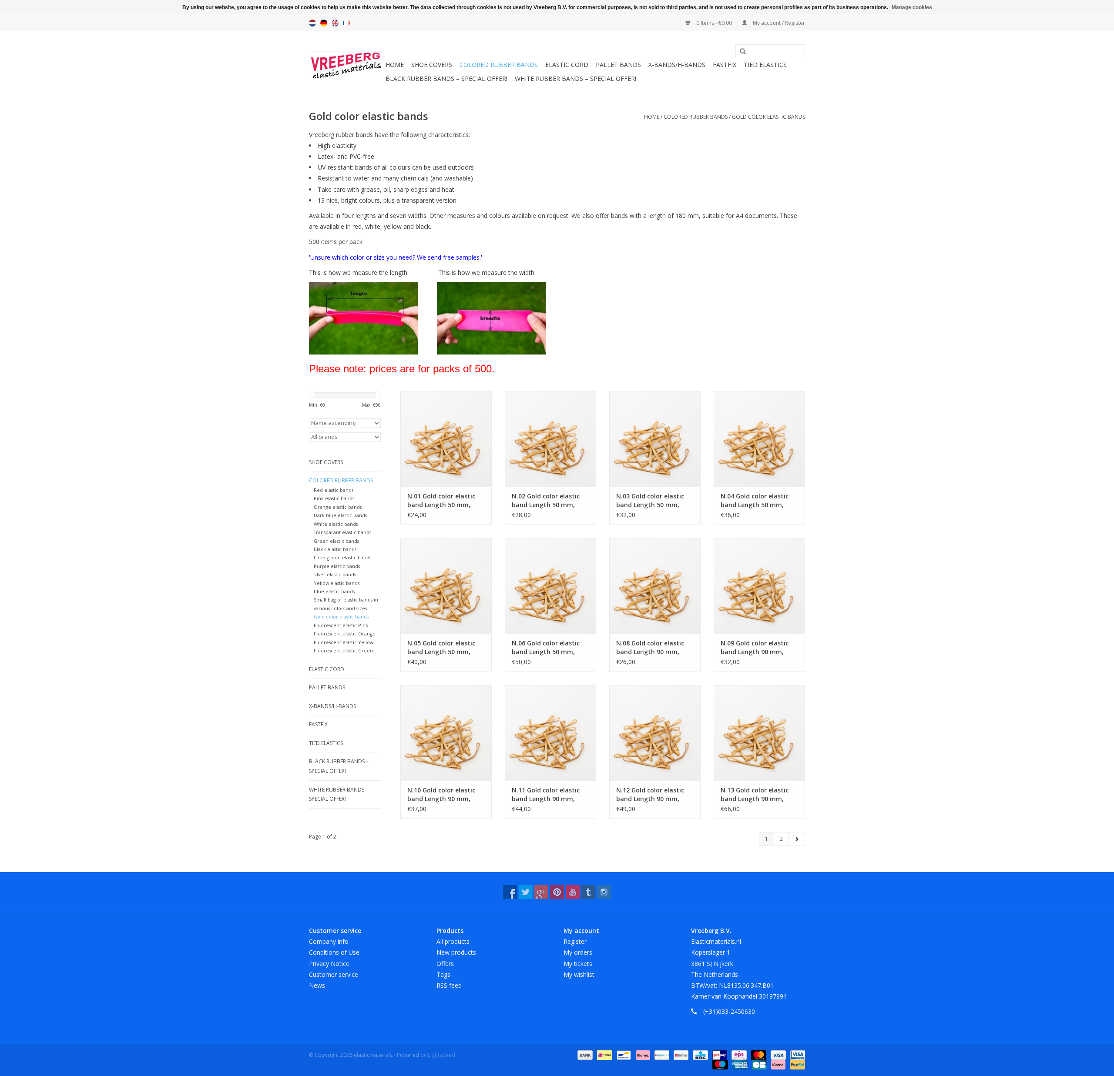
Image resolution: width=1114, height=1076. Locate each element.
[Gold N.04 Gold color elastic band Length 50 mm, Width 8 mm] (759, 439)
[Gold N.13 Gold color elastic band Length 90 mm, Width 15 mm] (759, 733)
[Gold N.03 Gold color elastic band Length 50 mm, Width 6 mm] (655, 439)
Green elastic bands (336, 541)
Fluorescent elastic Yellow (343, 642)
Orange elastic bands (338, 507)
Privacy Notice (329, 963)
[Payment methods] (584, 1054)
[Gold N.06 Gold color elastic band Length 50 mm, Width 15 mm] (550, 586)
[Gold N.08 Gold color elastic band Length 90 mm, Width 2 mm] (655, 586)
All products (453, 941)
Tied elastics (765, 64)
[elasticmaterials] (346, 65)
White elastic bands (336, 524)
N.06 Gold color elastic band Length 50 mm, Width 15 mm (546, 647)
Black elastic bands (335, 549)
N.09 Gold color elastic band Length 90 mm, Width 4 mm (755, 647)
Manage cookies (912, 7)
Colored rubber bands (499, 64)
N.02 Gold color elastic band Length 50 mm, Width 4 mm (546, 500)
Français (346, 23)
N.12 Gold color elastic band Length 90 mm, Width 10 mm (650, 794)
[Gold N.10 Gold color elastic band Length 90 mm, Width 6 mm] (446, 733)
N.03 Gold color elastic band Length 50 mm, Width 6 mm (650, 500)
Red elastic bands (333, 490)
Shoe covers (431, 64)
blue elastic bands (334, 591)
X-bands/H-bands (676, 64)
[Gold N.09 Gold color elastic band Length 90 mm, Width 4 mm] (759, 586)
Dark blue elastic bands (340, 515)
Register (575, 941)
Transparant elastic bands (342, 532)
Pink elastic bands (334, 498)
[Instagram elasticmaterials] (604, 892)
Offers (445, 963)
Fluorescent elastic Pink (341, 625)
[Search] (739, 51)
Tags (443, 974)
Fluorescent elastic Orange (345, 633)
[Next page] (797, 838)
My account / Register (778, 23)
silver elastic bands (335, 574)
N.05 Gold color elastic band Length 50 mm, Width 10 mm (441, 647)
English (335, 23)
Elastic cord (566, 64)
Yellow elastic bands (336, 583)
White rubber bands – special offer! (575, 78)
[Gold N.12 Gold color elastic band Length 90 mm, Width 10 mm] (655, 733)
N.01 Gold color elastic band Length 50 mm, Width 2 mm (441, 500)
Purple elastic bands (337, 566)
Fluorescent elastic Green (343, 650)
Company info (329, 941)
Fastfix (724, 64)
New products (456, 952)
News (317, 985)
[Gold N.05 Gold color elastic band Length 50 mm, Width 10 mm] (446, 586)
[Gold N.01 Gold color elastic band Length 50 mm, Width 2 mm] (446, 439)
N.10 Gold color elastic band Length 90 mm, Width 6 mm (441, 794)
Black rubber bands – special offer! (446, 78)
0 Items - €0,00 (714, 23)
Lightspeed (441, 1055)
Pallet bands (618, 64)
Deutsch (323, 23)
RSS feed (449, 985)
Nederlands (312, 23)
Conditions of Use (334, 952)
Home (395, 64)
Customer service (333, 974)
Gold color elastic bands (768, 116)
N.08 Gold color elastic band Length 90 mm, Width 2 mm (650, 647)
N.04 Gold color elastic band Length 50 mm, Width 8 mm (755, 500)
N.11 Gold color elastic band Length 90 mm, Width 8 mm (546, 794)
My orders (578, 952)
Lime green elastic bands (342, 557)
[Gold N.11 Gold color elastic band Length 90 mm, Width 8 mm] (550, 733)
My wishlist (579, 974)
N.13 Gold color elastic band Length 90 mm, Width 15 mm (755, 794)
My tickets (578, 963)
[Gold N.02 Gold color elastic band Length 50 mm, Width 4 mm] (550, 439)
